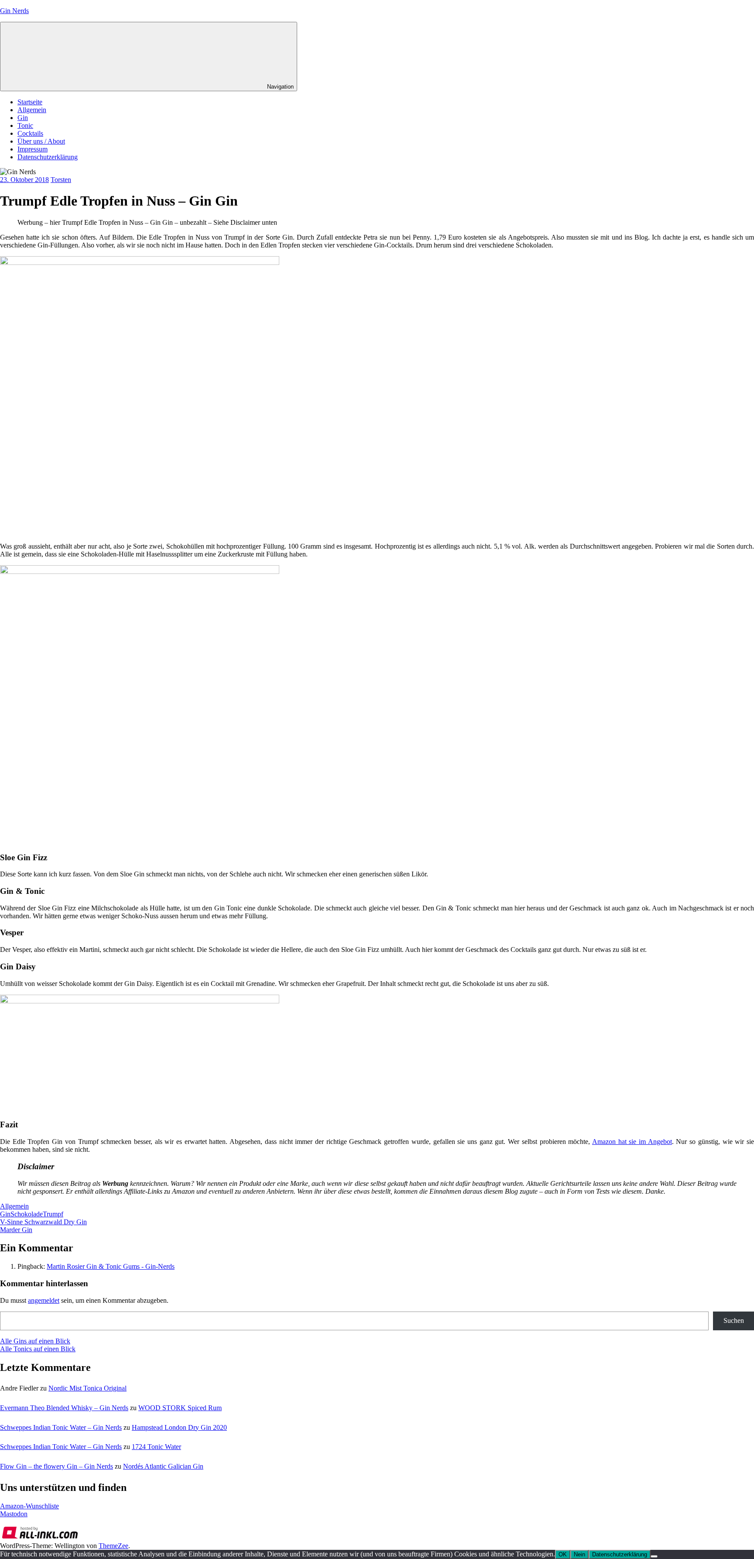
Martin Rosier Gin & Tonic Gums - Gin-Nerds (111, 1266)
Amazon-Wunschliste (29, 1506)
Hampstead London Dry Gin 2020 (179, 1427)
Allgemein (31, 109)
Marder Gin (16, 1229)
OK (563, 1554)
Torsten (61, 179)
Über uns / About (41, 141)
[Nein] (654, 1556)
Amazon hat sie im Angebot (632, 1141)
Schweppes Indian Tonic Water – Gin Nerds (61, 1427)
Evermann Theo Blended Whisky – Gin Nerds (64, 1407)
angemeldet (43, 1300)
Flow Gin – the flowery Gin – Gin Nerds (56, 1466)
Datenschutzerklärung (47, 157)
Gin (22, 117)
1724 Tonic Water (156, 1446)
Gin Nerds (14, 10)
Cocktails (30, 133)
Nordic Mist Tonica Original (87, 1388)
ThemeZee (113, 1545)
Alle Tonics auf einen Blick (37, 1349)
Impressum (32, 149)
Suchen (733, 1320)
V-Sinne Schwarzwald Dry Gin (43, 1222)
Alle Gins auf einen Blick (35, 1341)
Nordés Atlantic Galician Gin (163, 1466)
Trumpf (53, 1214)
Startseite (29, 102)
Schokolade (26, 1214)
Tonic (25, 125)
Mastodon (13, 1514)
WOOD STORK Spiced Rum (180, 1407)
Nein (579, 1554)
